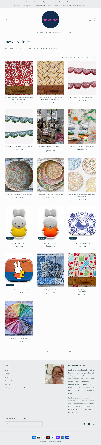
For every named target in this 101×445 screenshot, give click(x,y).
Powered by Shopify (56, 441)
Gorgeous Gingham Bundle (19, 338)
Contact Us (9, 381)
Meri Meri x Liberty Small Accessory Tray (19, 194)
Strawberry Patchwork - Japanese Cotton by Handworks (82, 290)
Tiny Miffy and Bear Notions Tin (19, 290)
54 (70, 351)
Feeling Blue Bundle (50, 290)
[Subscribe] (40, 423)
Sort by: (64, 57)
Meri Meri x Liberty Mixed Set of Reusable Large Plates (82, 195)
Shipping (8, 373)
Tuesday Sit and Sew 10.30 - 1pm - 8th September (50, 147)
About (7, 377)
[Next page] (75, 351)
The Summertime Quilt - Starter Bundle (82, 146)
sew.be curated (47, 441)
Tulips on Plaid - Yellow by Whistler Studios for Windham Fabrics (50, 98)
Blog (6, 370)
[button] (7, 19)
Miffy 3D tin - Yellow (18, 243)
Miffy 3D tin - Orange (50, 243)
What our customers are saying (16, 388)
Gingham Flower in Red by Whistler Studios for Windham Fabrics (19, 98)
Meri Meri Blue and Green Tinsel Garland (19, 146)
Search (7, 384)
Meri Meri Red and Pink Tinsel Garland (82, 97)
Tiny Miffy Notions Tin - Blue (82, 243)
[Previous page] (25, 351)
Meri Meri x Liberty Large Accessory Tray (50, 194)
